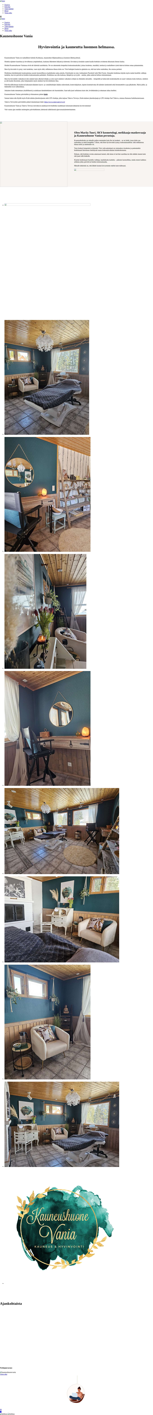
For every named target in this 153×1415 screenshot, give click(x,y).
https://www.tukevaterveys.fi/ (54, 102)
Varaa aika (8, 13)
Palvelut (7, 7)
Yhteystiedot (8, 9)
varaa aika (3, 1374)
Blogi (6, 11)
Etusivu (7, 5)
